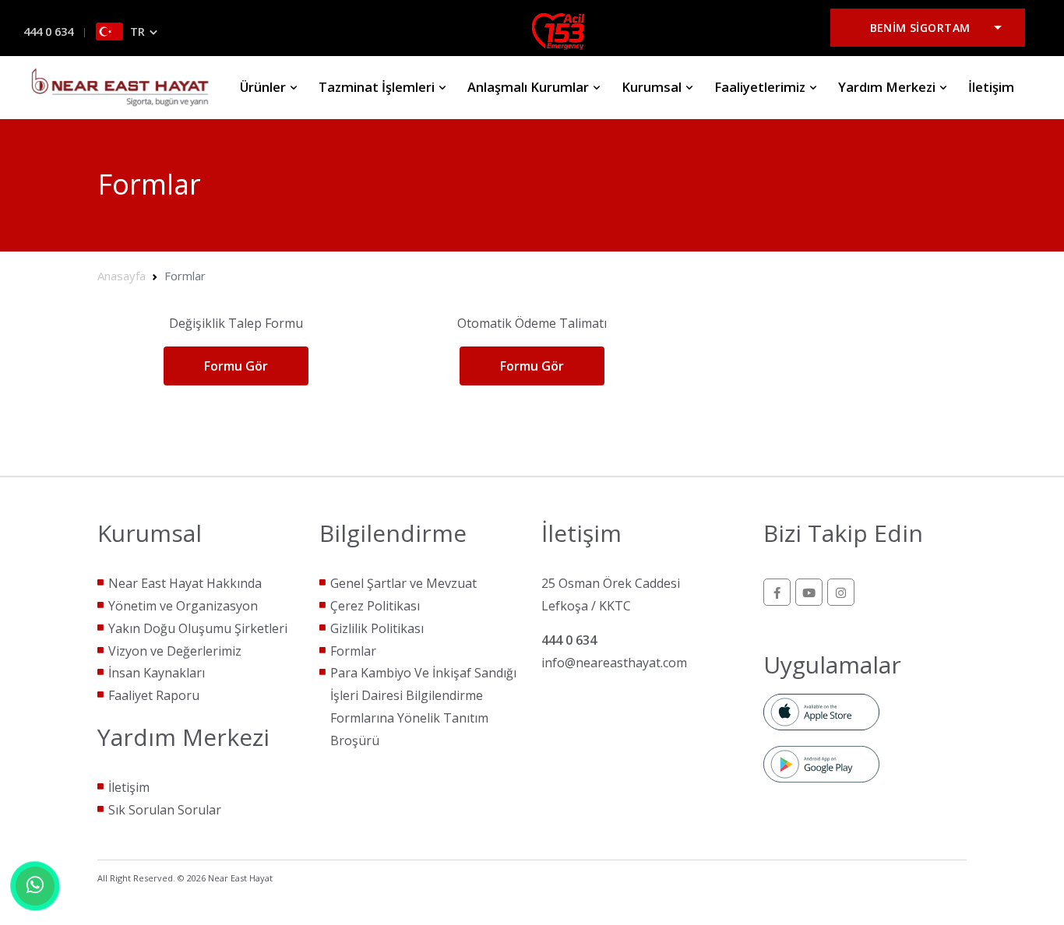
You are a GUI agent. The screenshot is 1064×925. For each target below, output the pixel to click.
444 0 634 (48, 31)
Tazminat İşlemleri (378, 87)
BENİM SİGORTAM (920, 27)
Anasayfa (121, 275)
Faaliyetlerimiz (761, 87)
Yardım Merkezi (888, 87)
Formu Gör (236, 366)
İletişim (991, 87)
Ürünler (264, 87)
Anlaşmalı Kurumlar (529, 87)
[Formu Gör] (236, 384)
